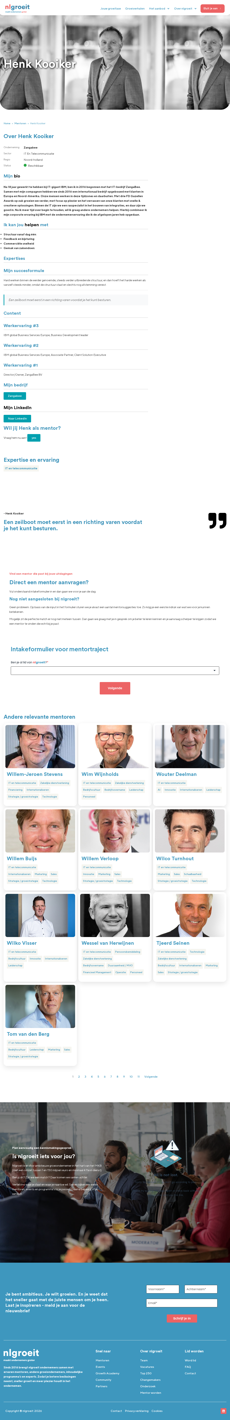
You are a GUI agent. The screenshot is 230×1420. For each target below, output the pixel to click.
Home (7, 123)
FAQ (188, 1367)
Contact (190, 1373)
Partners (101, 1386)
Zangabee (15, 396)
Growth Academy (107, 1373)
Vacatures (147, 1367)
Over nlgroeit (183, 8)
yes (34, 437)
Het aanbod (157, 8)
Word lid (190, 1360)
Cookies (156, 1411)
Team (144, 1360)
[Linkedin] (223, 1411)
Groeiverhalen (135, 8)
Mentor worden (150, 1392)
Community (103, 1380)
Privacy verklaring (137, 1411)
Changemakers (150, 1380)
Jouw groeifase (110, 8)
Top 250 (146, 1373)
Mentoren (20, 123)
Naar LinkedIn (17, 418)
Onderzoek (147, 1386)
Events (100, 1367)
